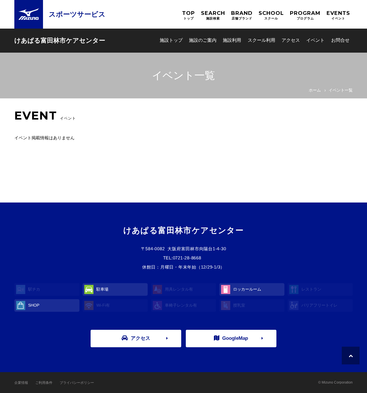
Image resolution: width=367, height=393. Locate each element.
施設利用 (232, 40)
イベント (315, 40)
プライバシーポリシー (77, 383)
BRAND (242, 15)
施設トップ (171, 40)
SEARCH (213, 15)
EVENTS (338, 15)
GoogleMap (235, 338)
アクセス (291, 40)
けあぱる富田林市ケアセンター (59, 40)
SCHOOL (271, 15)
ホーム (315, 90)
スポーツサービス (77, 14)
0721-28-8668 (187, 257)
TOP (188, 15)
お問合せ (340, 40)
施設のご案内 (202, 40)
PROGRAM (305, 15)
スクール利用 (261, 40)
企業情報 (21, 383)
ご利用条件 (43, 383)
